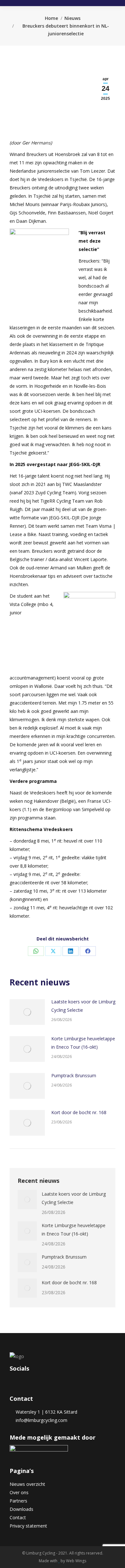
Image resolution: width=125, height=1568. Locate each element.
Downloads (21, 1509)
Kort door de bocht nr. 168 (78, 1112)
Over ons (19, 1492)
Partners (18, 1501)
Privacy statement (28, 1526)
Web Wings (76, 1561)
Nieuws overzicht (27, 1484)
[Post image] (27, 1012)
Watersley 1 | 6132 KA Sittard (45, 1412)
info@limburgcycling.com (40, 1420)
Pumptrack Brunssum (73, 1075)
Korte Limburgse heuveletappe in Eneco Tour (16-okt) (83, 1042)
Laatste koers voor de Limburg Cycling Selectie (83, 1006)
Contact (18, 1517)
